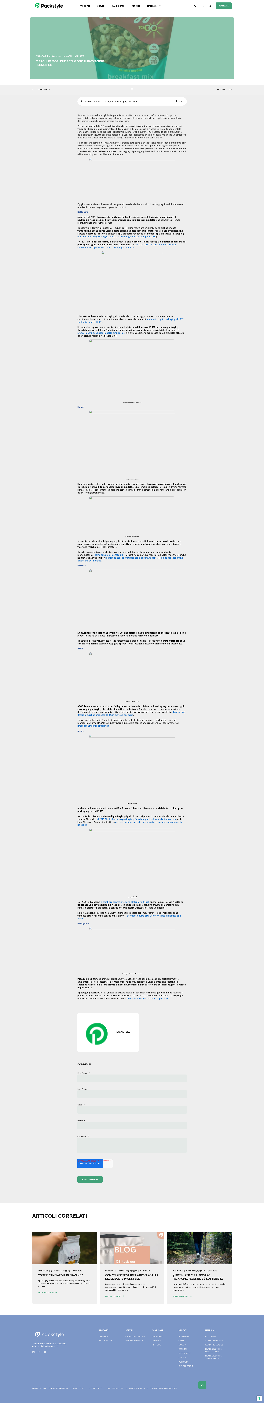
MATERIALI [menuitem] (152, 6)
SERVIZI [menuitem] (101, 6)
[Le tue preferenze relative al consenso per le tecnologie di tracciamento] (259, 1398)
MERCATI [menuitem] (135, 6)
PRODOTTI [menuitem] (85, 6)
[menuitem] (92, 6)
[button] (81, 101)
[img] (176, 101)
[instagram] (39, 1352)
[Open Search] (210, 5)
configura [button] (223, 6)
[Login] (203, 5)
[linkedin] (34, 1352)
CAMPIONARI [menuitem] (118, 6)
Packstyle (41, 56)
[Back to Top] (202, 1385)
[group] (132, 101)
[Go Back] (132, 89)
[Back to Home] (48, 6)
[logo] (49, 1334)
